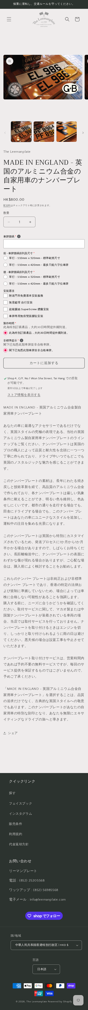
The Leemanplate (36, 1001)
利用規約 (15, 834)
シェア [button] (13, 733)
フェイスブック (20, 803)
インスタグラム (20, 814)
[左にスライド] (5, 133)
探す (12, 793)
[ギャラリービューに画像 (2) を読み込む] (44, 131)
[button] (9, 19)
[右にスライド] (83, 133)
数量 (6, 213)
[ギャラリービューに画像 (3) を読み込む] (66, 131)
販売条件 (15, 824)
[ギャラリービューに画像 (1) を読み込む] (21, 131)
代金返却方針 (19, 844)
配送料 (7, 205)
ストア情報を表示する (23, 395)
